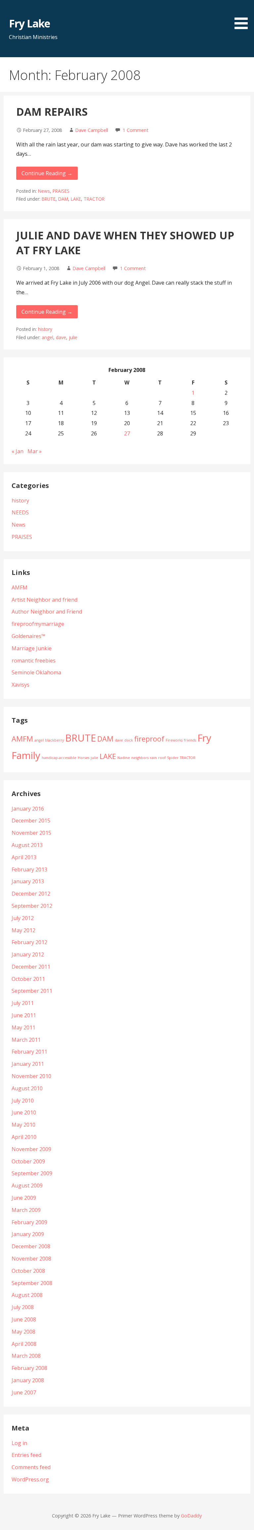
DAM (63, 199)
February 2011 (29, 1051)
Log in (19, 1443)
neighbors (139, 757)
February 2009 (29, 1222)
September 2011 (32, 990)
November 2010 (31, 1076)
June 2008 (24, 1319)
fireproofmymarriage (38, 623)
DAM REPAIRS (52, 111)
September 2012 (32, 905)
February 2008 (29, 1368)
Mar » (34, 451)
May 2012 (23, 930)
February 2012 (29, 942)
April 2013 (24, 857)
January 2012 (28, 954)
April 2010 (24, 1137)
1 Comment (135, 130)
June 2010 (24, 1112)
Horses (83, 757)
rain (153, 757)
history (45, 329)
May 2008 (23, 1331)
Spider (173, 757)
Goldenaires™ (28, 636)
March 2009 (26, 1210)
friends (190, 740)
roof (162, 757)
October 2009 (28, 1161)
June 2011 (24, 1015)
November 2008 (31, 1258)
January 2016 (28, 808)
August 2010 (27, 1088)
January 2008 (28, 1380)
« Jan (17, 451)
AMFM (19, 587)
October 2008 (28, 1270)
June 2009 (24, 1197)
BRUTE (49, 199)
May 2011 (23, 1027)
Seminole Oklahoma (36, 672)
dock (128, 740)
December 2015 (31, 820)
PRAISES (61, 191)
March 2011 (26, 1039)
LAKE (76, 199)
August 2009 (27, 1185)
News (44, 191)
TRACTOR (94, 199)
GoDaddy (191, 1515)
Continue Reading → (46, 173)
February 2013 (29, 869)
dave (61, 337)
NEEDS (20, 512)
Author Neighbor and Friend (47, 611)
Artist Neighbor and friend (44, 599)
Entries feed (26, 1455)
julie (73, 337)
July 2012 (23, 918)
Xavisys (20, 684)
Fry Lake (29, 23)
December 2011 (31, 966)
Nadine (123, 757)
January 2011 (28, 1063)
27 (127, 433)
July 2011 (23, 1003)
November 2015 (31, 832)
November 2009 (31, 1149)
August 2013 (27, 845)
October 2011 (28, 979)
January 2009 (28, 1234)
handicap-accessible (59, 757)
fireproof (149, 739)
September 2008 (32, 1283)
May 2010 (23, 1124)
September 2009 (32, 1173)
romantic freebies (34, 660)
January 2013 (28, 881)
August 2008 (27, 1295)
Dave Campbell (91, 130)
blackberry (54, 740)
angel (47, 337)
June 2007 (24, 1392)
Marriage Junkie (32, 648)
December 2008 (31, 1246)
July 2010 (23, 1100)
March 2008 (26, 1355)
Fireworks (174, 740)
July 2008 (23, 1307)
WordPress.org (30, 1479)
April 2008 (24, 1344)
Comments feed (31, 1467)
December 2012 (31, 893)
